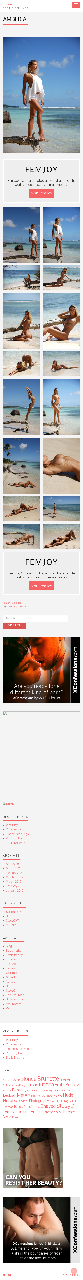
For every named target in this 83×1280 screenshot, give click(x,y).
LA (68, 1090)
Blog (9, 946)
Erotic (33, 1084)
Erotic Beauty (14, 955)
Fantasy (7, 1090)
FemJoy (13, 606)
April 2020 (12, 863)
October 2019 (14, 877)
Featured (11, 964)
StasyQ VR (13, 920)
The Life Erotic (15, 995)
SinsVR (10, 916)
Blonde (29, 1079)
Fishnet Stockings (17, 834)
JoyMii (22, 606)
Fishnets (40, 1090)
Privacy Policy (71, 1274)
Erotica (10, 959)
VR (8, 1008)
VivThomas (65, 1112)
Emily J (23, 1085)
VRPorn (11, 925)
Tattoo (8, 1112)
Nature (41, 1095)
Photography (39, 1101)
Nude (68, 1095)
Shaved (48, 1106)
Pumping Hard (15, 838)
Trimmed (49, 1112)
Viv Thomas (14, 1004)
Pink (51, 1101)
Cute (16, 1085)
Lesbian (9, 1095)
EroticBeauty (67, 1084)
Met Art (10, 977)
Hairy (56, 1090)
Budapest (65, 1079)
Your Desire (13, 829)
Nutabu (10, 981)
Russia (18, 1107)
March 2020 (13, 868)
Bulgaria (8, 1085)
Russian (29, 1107)
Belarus (16, 1079)
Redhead (8, 1106)
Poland (58, 1101)
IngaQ (63, 1090)
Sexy (38, 1107)
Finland (31, 1090)
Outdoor (23, 1101)
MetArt (24, 1095)
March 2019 (13, 881)
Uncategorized (15, 999)
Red (74, 1101)
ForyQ (49, 1090)
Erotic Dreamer (15, 842)
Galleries (16, 602)
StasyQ (10, 990)
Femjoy (6, 602)
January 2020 (14, 872)
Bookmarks (13, 950)
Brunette (48, 1078)
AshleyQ (7, 1080)
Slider (9, 986)
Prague (67, 1101)
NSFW (57, 1095)
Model (34, 1096)
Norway (49, 1096)
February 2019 (15, 886)
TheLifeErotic (28, 1111)
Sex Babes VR (15, 911)
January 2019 (14, 890)
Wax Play (12, 825)
